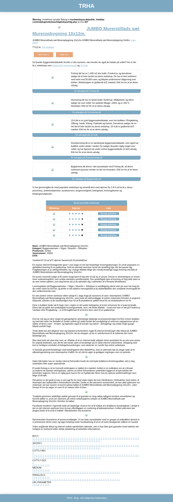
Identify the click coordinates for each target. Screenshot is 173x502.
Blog (76, 498)
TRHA (86, 6)
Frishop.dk (57, 65)
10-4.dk (83, 65)
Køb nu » (64, 54)
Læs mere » (43, 54)
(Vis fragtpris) (48, 47)
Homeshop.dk (70, 65)
